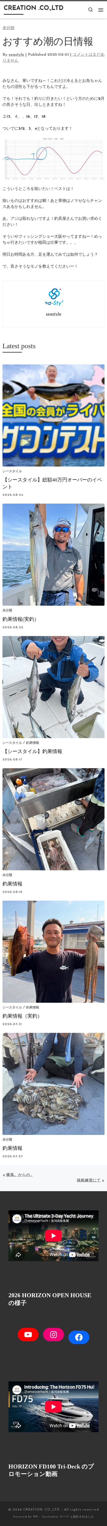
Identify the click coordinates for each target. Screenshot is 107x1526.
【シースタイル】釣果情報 (32, 751)
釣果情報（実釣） (22, 1016)
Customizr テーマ (55, 1517)
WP (35, 1517)
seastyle (16, 55)
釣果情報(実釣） (20, 619)
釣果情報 (32, 743)
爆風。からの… (19, 1175)
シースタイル (12, 471)
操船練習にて (89, 1180)
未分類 (7, 610)
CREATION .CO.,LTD (41, 1509)
